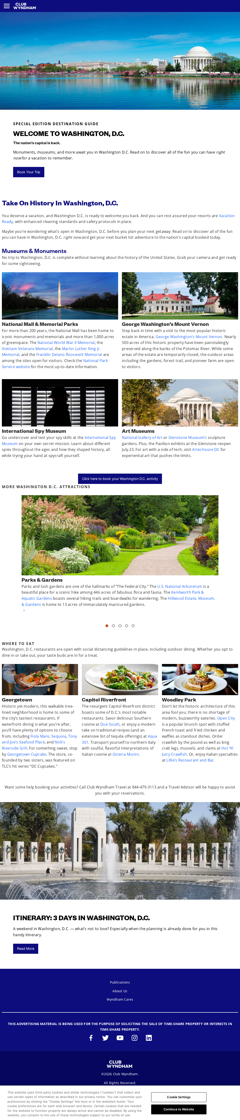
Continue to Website (179, 1109)
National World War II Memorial (66, 342)
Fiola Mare (39, 736)
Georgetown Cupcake (26, 754)
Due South (110, 724)
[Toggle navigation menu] (6, 6)
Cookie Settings (179, 1097)
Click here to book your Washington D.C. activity (120, 479)
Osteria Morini (125, 754)
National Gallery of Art (142, 437)
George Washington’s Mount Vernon (189, 336)
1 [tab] (107, 627)
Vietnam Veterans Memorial (27, 348)
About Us (119, 991)
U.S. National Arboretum (179, 586)
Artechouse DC (205, 449)
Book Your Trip (28, 172)
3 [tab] (120, 627)
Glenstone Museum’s (188, 437)
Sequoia (58, 736)
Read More (25, 948)
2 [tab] (113, 627)
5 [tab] (133, 627)
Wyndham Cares (120, 999)
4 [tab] (126, 627)
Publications (120, 982)
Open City (226, 718)
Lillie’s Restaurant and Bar (190, 760)
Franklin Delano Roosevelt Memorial (69, 354)
